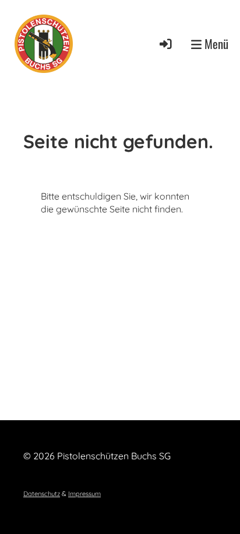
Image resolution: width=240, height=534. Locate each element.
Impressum (84, 494)
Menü (215, 44)
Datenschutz (41, 494)
